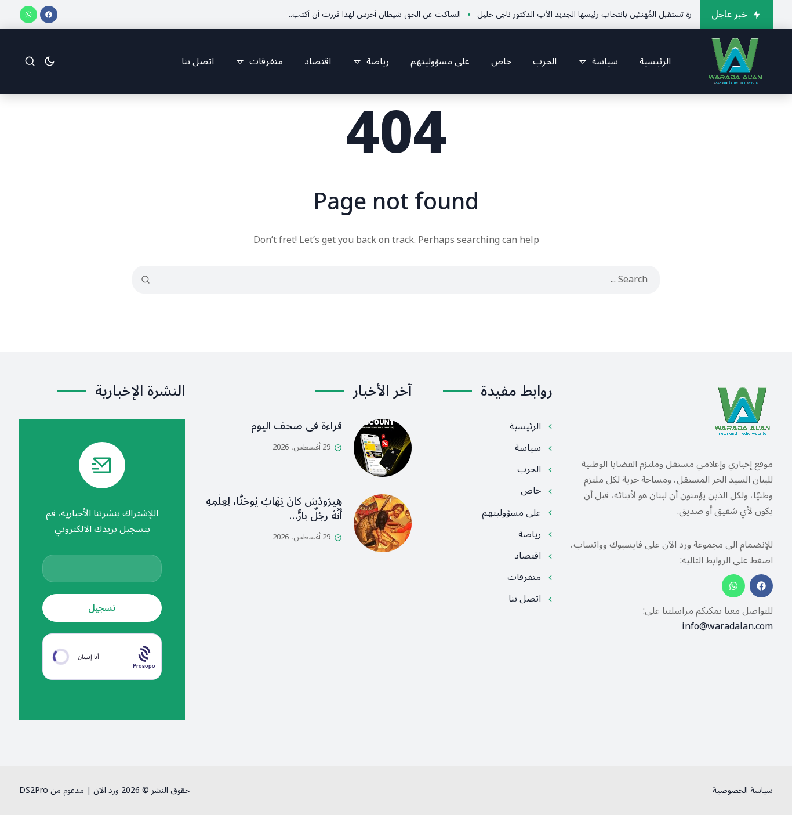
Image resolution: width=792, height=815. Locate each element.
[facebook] (48, 14)
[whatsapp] (28, 14)
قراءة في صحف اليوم (296, 426)
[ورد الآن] (735, 61)
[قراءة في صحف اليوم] (383, 448)
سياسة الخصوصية (743, 790)
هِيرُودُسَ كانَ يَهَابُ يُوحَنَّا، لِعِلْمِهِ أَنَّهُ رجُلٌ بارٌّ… (274, 508)
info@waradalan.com (727, 626)
